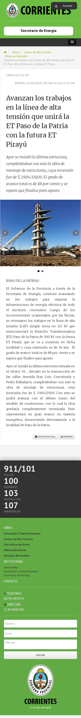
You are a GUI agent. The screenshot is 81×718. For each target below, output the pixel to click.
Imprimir (68, 436)
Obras (15, 52)
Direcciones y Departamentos (21, 571)
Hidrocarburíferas (15, 550)
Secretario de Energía (17, 575)
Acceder (67, 5)
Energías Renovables (17, 555)
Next (76, 233)
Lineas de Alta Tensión (37, 52)
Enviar (40, 655)
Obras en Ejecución (16, 56)
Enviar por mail (46, 436)
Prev (5, 233)
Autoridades (11, 567)
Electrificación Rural (16, 544)
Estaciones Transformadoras (22, 533)
